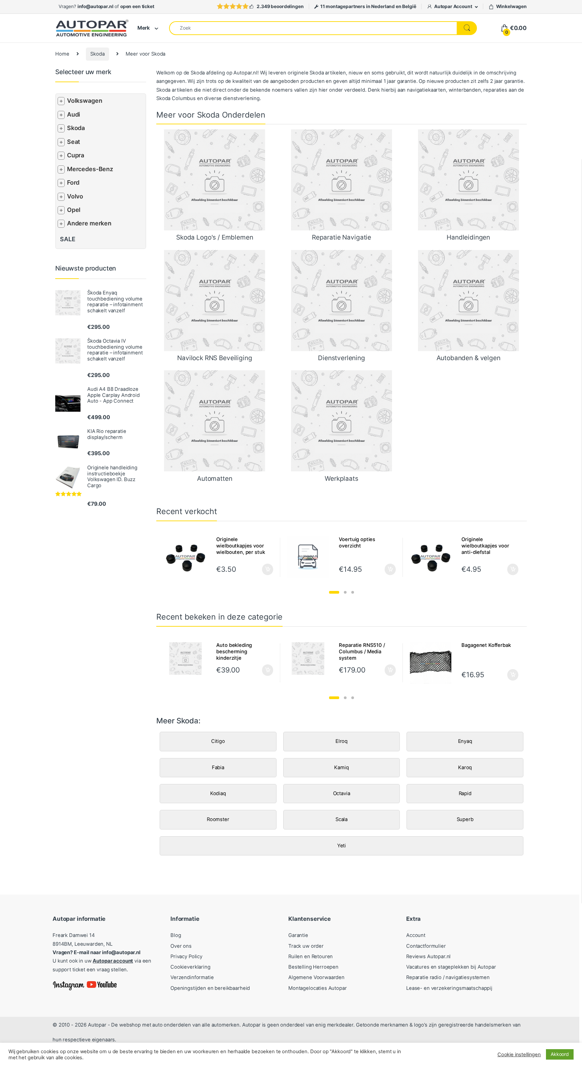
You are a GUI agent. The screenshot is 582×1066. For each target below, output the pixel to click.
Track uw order (306, 946)
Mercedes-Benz (90, 169)
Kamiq (341, 767)
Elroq (341, 741)
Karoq (465, 767)
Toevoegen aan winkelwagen (259, 670)
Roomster (218, 819)
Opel (73, 209)
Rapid (465, 793)
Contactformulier (426, 946)
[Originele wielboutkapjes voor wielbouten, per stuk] (188, 557)
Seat (73, 141)
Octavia (341, 793)
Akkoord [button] (560, 1054)
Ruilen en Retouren (310, 956)
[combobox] (313, 28)
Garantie (298, 935)
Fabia (218, 767)
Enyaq (465, 741)
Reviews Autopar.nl (428, 956)
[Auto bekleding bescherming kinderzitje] (188, 658)
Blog (175, 935)
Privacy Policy (186, 956)
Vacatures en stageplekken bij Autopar (451, 967)
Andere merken (89, 223)
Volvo (75, 196)
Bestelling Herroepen (313, 967)
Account (415, 935)
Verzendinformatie (192, 977)
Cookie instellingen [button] (519, 1055)
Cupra (75, 155)
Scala (341, 819)
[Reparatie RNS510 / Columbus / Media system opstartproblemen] (310, 658)
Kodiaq (218, 793)
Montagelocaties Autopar (317, 988)
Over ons (181, 946)
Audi (73, 114)
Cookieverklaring (190, 967)
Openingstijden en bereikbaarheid (210, 988)
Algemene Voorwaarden (316, 977)
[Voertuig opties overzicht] (310, 557)
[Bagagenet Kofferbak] (433, 663)
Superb (465, 819)
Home (62, 54)
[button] (334, 592)
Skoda (97, 54)
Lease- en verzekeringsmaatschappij (449, 988)
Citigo (218, 741)
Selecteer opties (263, 569)
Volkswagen (84, 100)
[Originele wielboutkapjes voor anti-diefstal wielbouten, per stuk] (433, 557)
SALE (67, 239)
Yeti (341, 846)
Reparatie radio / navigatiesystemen (448, 977)
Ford (73, 182)
